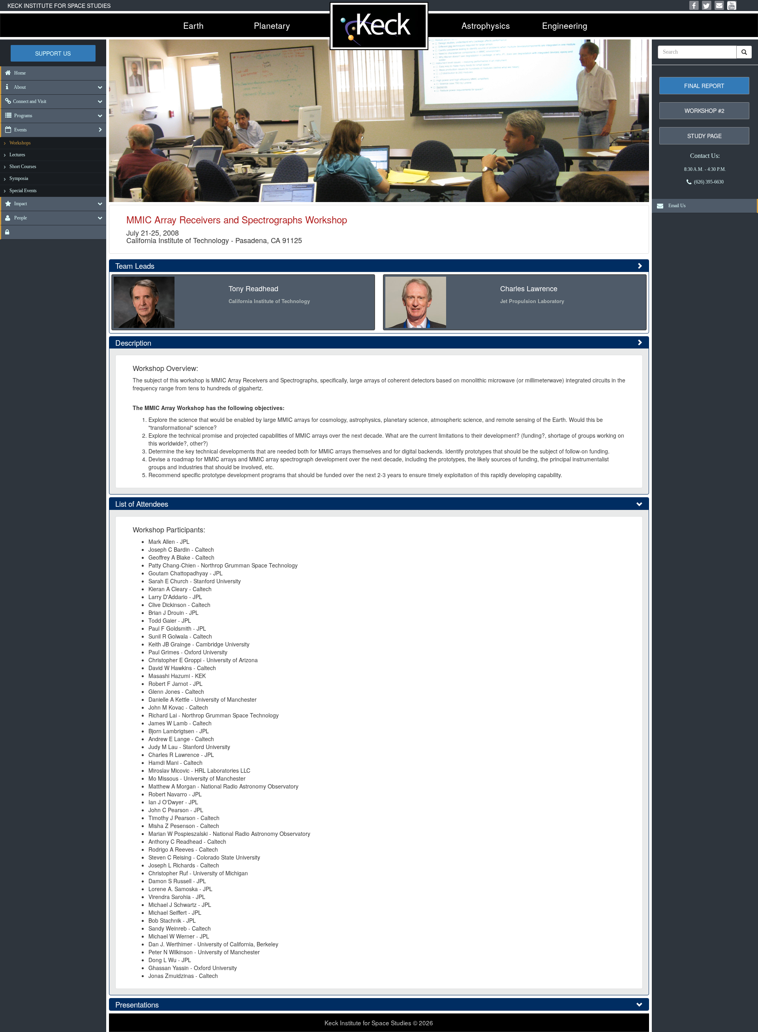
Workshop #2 (704, 110)
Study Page (704, 136)
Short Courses (22, 166)
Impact (20, 203)
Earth (193, 25)
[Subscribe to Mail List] (719, 5)
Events (20, 130)
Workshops (20, 143)
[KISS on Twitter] (706, 5)
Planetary (272, 25)
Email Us (675, 205)
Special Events (23, 190)
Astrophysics (486, 25)
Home (19, 73)
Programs (22, 115)
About (19, 87)
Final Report (704, 86)
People (20, 218)
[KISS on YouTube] (732, 5)
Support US (53, 53)
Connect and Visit (29, 101)
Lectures (17, 154)
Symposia (18, 178)
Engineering (564, 25)
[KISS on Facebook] (694, 5)
